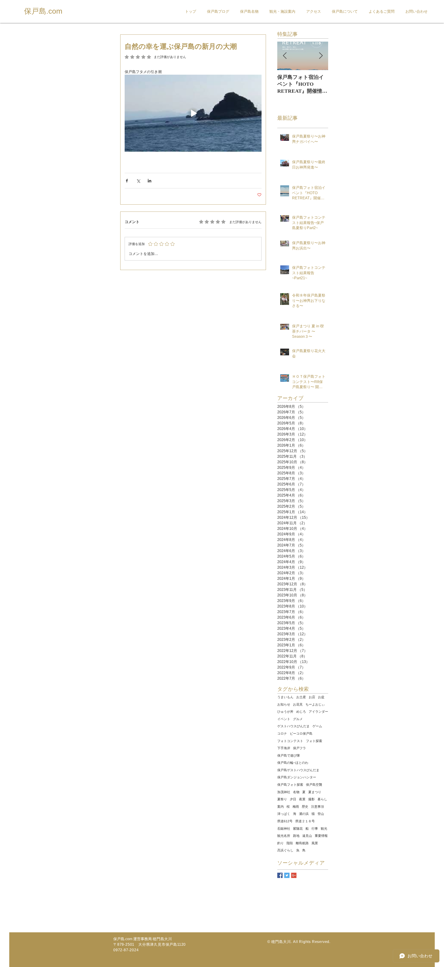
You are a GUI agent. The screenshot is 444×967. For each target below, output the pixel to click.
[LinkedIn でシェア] (149, 180)
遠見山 (307, 836)
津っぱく (283, 814)
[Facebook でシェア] (127, 180)
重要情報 (321, 836)
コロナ (282, 733)
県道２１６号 (305, 821)
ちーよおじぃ (315, 704)
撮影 (311, 799)
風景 (314, 843)
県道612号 (285, 821)
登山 (321, 814)
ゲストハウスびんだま (293, 726)
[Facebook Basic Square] (280, 875)
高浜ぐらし (285, 850)
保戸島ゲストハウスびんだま (298, 770)
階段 (290, 843)
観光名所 (283, 836)
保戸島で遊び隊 (288, 755)
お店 (312, 697)
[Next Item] (321, 55)
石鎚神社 (283, 828)
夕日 (293, 799)
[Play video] (193, 113)
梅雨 (296, 806)
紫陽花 (298, 828)
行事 (314, 828)
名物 (296, 792)
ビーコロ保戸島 (301, 733)
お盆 (321, 697)
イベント (283, 719)
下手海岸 (283, 748)
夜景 (302, 799)
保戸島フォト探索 (290, 784)
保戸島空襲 (314, 784)
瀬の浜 (304, 814)
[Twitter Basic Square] (287, 875)
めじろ (301, 711)
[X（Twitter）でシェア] (138, 180)
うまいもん (285, 697)
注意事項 (317, 806)
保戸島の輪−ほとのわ (292, 762)
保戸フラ (299, 748)
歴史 (305, 806)
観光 (324, 828)
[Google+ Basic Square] (293, 875)
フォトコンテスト (290, 741)
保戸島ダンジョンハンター (296, 777)
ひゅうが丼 (285, 711)
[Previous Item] (285, 55)
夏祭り (282, 799)
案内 (280, 806)
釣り (280, 843)
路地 (296, 836)
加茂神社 (283, 792)
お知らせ (283, 704)
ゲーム (317, 726)
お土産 (301, 697)
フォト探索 (314, 741)
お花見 (298, 704)
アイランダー (318, 711)
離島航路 (302, 843)
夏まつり (314, 792)
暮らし (322, 799)
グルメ (298, 719)
